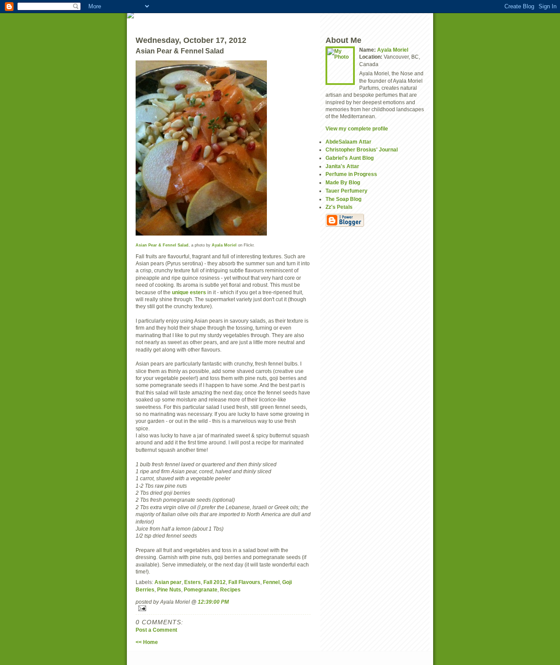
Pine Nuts (169, 589)
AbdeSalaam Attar (348, 141)
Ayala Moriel (224, 245)
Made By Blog (343, 182)
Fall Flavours (244, 582)
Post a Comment (156, 630)
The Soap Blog (343, 199)
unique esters (189, 292)
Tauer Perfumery (347, 191)
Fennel (271, 582)
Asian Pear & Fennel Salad (162, 245)
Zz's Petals (339, 207)
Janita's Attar (342, 166)
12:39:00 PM (213, 602)
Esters (192, 582)
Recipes (230, 589)
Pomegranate (200, 589)
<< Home (147, 642)
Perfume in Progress (351, 174)
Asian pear (168, 582)
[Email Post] (223, 608)
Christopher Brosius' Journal (362, 149)
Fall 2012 (214, 582)
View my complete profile (357, 128)
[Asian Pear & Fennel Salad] (223, 148)
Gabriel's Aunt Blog (350, 158)
